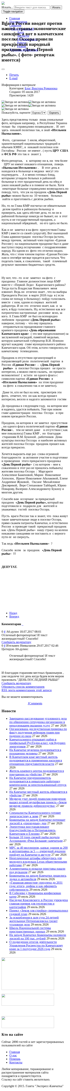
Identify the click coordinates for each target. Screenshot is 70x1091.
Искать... (7, 7)
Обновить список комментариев (23, 686)
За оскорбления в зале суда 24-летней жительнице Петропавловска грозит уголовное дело (34, 921)
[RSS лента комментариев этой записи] (22, 624)
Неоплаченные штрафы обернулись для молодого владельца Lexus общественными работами (38, 862)
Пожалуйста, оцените (16, 112)
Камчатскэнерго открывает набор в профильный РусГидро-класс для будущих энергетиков (37, 743)
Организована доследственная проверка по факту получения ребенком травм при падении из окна (38, 732)
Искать (56, 7)
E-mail (13, 78)
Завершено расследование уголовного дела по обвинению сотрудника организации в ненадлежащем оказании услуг (38, 722)
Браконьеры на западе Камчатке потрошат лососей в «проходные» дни (37, 821)
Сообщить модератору (16, 642)
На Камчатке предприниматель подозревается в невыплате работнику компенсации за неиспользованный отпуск (37, 781)
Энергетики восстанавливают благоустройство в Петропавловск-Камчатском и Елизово (32, 830)
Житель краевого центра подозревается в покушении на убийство (36, 772)
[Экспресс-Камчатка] (3, 3)
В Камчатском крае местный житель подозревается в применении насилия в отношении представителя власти (35, 760)
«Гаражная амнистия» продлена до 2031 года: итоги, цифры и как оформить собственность (36, 886)
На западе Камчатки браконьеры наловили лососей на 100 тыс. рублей (37, 936)
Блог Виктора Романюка (41, 88)
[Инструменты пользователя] (3, 69)
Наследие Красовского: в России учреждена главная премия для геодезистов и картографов (38, 903)
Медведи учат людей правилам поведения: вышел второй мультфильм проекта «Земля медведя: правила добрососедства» (37, 802)
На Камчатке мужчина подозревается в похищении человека (35, 751)
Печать (14, 74)
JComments (35, 703)
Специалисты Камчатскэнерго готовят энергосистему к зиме (35, 814)
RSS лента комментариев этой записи (27, 690)
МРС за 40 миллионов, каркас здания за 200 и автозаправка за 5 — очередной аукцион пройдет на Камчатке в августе (38, 851)
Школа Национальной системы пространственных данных (30, 929)
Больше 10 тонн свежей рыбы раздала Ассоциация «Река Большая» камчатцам (36, 839)
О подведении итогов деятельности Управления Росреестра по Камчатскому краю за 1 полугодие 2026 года (36, 945)
